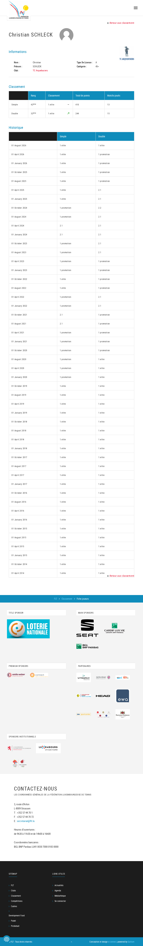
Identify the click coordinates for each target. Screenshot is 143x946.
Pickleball (15, 926)
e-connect (112, 941)
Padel (13, 920)
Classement (67, 598)
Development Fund (17, 915)
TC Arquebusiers (40, 70)
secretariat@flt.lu (26, 821)
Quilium (131, 941)
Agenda (58, 890)
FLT (56, 598)
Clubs (13, 890)
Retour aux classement (121, 22)
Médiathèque (60, 895)
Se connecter (60, 901)
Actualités (59, 885)
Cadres (14, 906)
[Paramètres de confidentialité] (7, 939)
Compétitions (16, 901)
